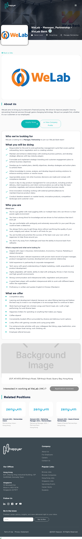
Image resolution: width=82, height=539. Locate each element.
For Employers (47, 454)
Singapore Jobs (48, 481)
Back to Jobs (8, 53)
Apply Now (30, 122)
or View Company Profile (50, 123)
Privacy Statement (22, 532)
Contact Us (46, 460)
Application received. (64, 389)
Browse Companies (49, 475)
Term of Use (8, 532)
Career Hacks (47, 487)
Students (45, 490)
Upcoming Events (48, 484)
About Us (45, 451)
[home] (11, 5)
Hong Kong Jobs (48, 478)
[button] (75, 5)
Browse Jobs (46, 472)
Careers (45, 457)
